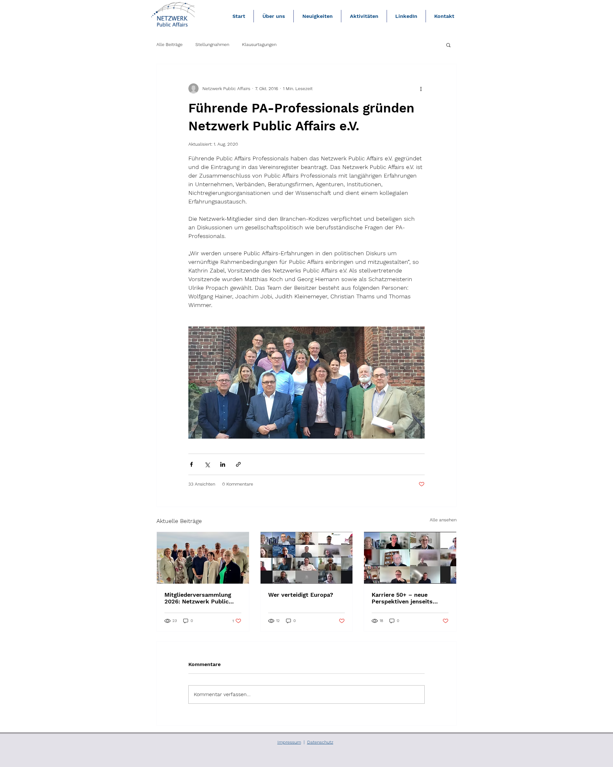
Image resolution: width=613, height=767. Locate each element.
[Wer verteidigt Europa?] (307, 558)
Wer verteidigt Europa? (300, 594)
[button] (448, 44)
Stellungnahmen (212, 44)
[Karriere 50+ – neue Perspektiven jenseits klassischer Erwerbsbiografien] (410, 558)
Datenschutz (320, 742)
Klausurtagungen (259, 44)
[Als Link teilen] (238, 464)
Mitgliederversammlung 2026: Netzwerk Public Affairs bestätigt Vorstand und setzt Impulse (201, 598)
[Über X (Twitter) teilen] (207, 464)
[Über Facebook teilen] (191, 464)
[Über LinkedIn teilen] (223, 464)
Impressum (289, 742)
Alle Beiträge (169, 44)
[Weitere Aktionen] (421, 88)
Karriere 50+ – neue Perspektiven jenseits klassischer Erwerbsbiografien (402, 598)
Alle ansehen (443, 519)
